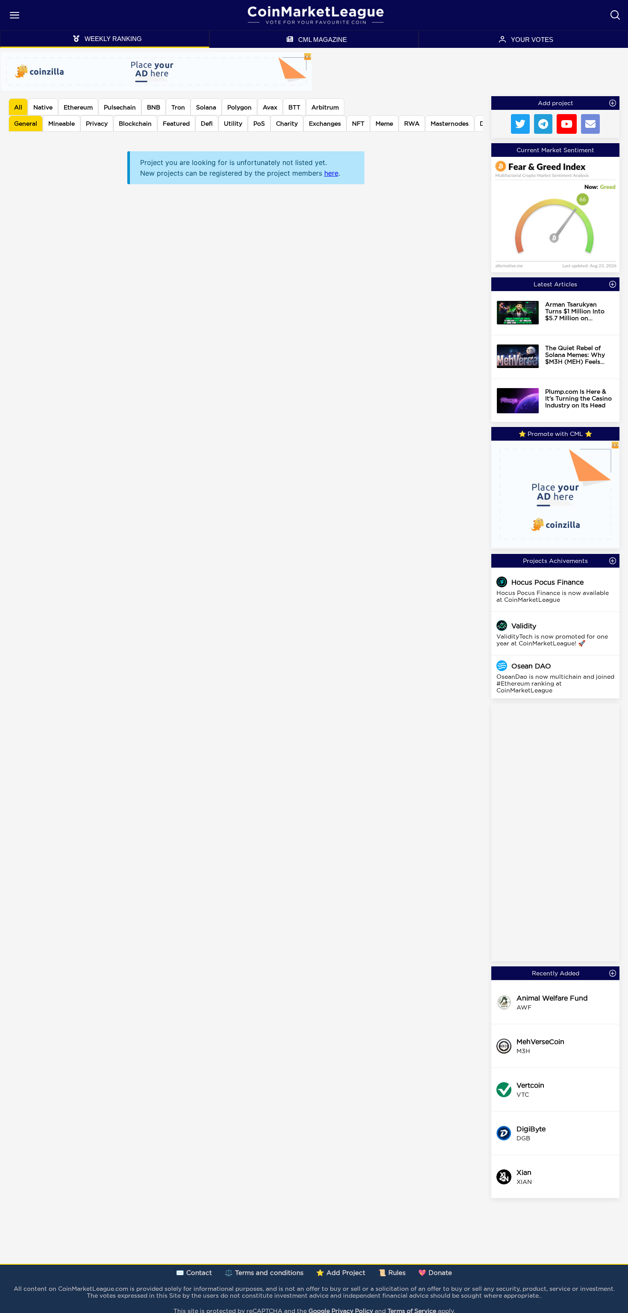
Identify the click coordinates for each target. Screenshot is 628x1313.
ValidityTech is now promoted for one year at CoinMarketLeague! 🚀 (552, 640)
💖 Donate (435, 1272)
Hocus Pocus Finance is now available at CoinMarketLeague (552, 596)
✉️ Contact (194, 1272)
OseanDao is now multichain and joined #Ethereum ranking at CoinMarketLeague (555, 683)
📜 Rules (391, 1272)
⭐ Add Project (340, 1272)
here (331, 173)
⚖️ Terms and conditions (264, 1272)
